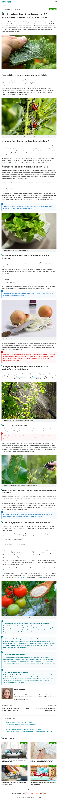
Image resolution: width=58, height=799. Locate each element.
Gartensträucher (21, 377)
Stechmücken (22, 577)
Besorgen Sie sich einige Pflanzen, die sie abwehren (20, 727)
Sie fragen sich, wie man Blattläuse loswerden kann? (21, 724)
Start (29, 789)
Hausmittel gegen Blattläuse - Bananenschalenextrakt (21, 734)
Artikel (4, 5)
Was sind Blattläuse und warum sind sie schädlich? (20, 722)
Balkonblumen (36, 377)
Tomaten (5, 569)
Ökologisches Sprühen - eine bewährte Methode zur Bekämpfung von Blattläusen (29, 731)
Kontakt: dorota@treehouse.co (21, 699)
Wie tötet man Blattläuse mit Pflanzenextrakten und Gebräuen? (24, 729)
